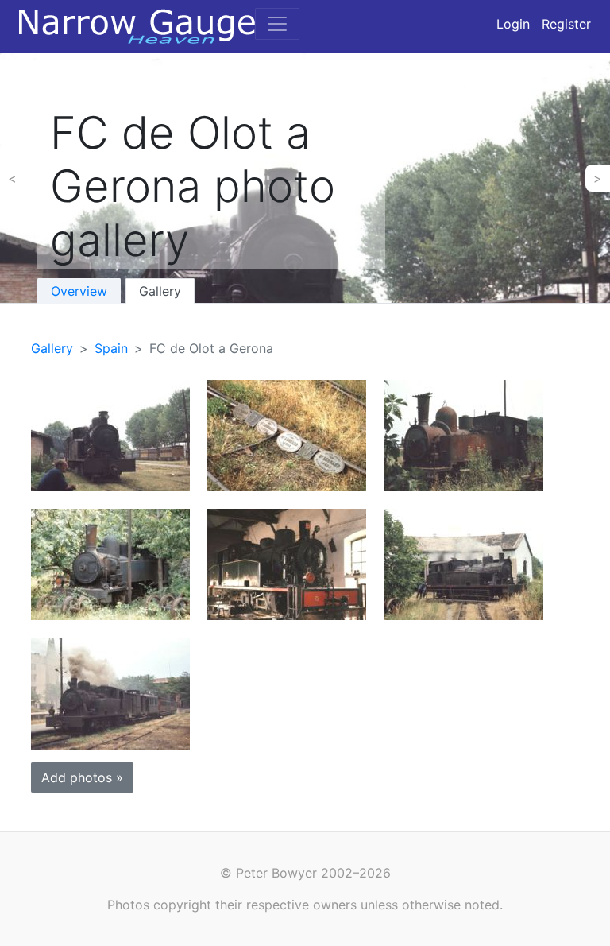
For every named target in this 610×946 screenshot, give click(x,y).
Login (513, 24)
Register (566, 24)
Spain (111, 348)
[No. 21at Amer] (463, 563)
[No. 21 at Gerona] (110, 434)
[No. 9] (110, 563)
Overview (79, 291)
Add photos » (82, 777)
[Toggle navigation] (277, 24)
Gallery (160, 291)
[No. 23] (286, 563)
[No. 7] (463, 434)
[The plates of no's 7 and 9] (286, 434)
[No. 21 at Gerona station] (110, 693)
